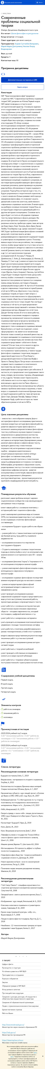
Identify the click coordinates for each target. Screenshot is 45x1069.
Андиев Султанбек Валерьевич (26, 44)
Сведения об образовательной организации (18, 1002)
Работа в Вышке (7, 1013)
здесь (35, 1052)
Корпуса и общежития (10, 979)
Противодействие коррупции (12, 993)
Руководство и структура (11, 968)
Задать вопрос (22, 87)
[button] (16, 956)
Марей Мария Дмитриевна (11, 46)
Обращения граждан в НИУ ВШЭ (13, 986)
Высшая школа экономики (13, 2)
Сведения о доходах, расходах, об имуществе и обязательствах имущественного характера (19, 998)
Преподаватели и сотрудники (13, 975)
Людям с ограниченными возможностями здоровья (20, 1006)
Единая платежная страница (12, 1010)
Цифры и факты (7, 964)
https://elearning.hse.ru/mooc (12, 1040)
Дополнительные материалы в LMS (22, 80)
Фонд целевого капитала (11, 989)
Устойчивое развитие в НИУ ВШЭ (14, 971)
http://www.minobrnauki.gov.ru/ (13, 1025)
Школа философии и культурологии (24, 33)
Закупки (5, 982)
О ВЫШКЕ (6, 960)
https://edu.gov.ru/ (9, 1032)
